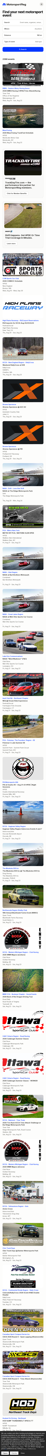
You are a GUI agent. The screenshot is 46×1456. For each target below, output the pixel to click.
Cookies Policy (6, 1446)
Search (24, 49)
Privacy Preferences (29, 1448)
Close (23, 1453)
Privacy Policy (19, 1446)
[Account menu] (41, 4)
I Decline (14, 1453)
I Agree (5, 1453)
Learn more (11, 243)
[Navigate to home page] (14, 4)
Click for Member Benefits (17, 193)
